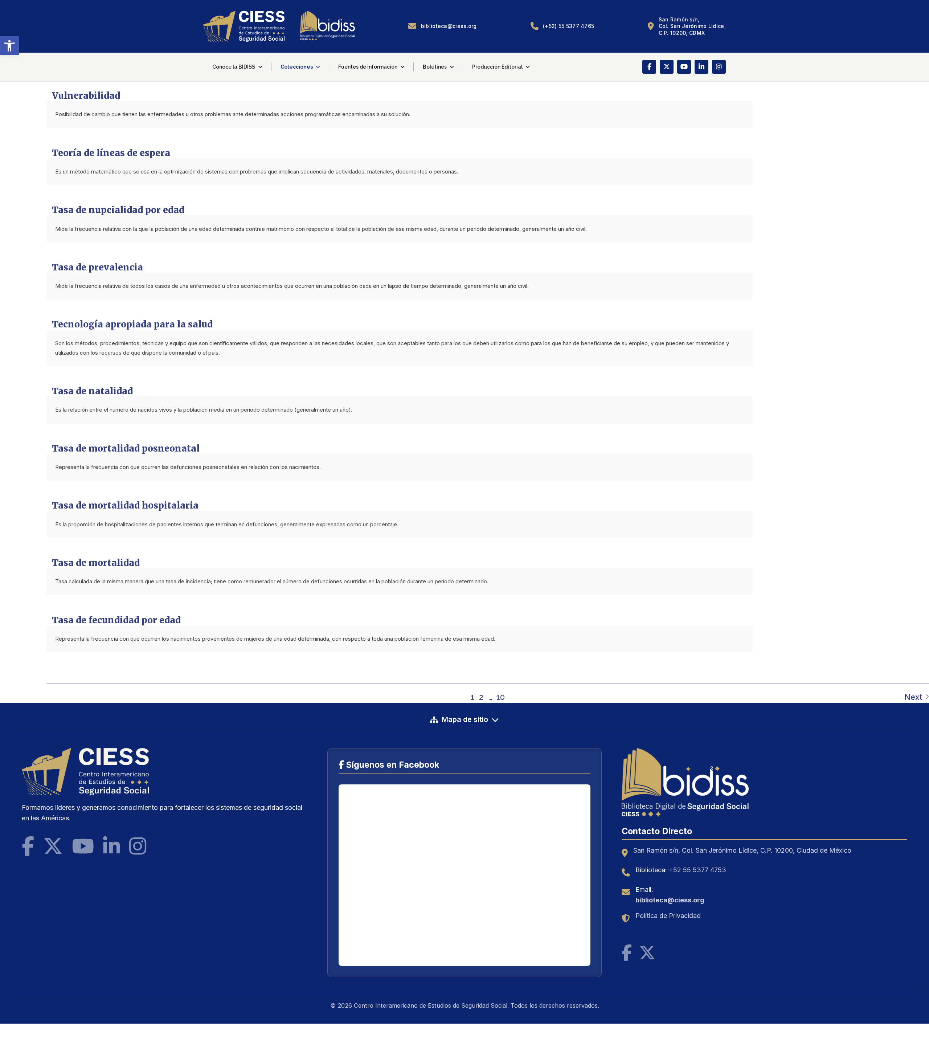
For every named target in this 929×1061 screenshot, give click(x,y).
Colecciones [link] (297, 67)
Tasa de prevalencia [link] (97, 267)
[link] (9, 45)
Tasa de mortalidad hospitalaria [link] (125, 505)
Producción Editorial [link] (497, 67)
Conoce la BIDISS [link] (233, 67)
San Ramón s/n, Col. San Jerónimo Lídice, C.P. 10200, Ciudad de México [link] (742, 850)
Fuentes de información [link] (367, 67)
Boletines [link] (435, 67)
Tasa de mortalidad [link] (96, 562)
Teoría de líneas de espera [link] (111, 153)
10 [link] (500, 697)
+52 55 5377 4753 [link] (697, 870)
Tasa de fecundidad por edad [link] (116, 620)
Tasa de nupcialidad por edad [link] (118, 210)
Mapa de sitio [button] (465, 719)
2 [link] (481, 697)
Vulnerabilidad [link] (86, 95)
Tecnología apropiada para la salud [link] (132, 324)
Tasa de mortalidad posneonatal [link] (126, 448)
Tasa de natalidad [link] (92, 391)
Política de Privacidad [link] (668, 915)
